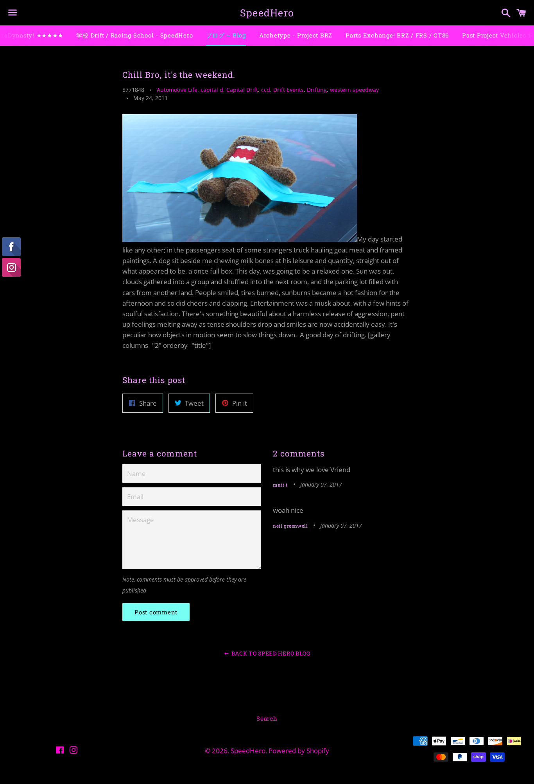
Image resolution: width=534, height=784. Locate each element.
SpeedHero (267, 12)
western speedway (354, 89)
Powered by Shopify (299, 750)
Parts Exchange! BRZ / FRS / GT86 (397, 35)
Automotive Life (177, 89)
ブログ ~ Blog (226, 35)
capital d (212, 89)
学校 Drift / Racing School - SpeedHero (134, 35)
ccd (265, 89)
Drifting (317, 89)
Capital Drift (242, 89)
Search (267, 718)
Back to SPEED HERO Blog (270, 653)
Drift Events (288, 89)
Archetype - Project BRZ (295, 35)
